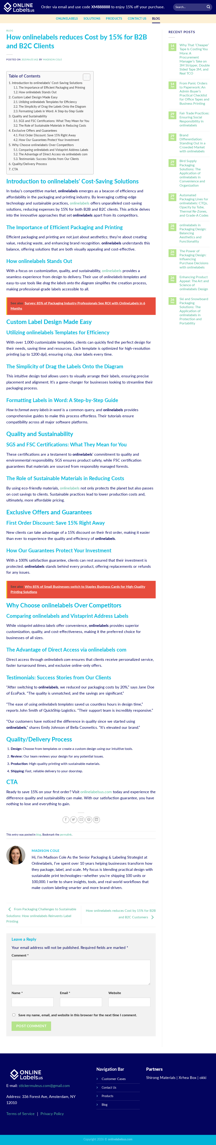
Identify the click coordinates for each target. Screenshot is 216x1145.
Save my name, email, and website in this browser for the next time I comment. (77, 1015)
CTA (15, 169)
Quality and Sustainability (29, 116)
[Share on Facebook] (65, 819)
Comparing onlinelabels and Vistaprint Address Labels (53, 150)
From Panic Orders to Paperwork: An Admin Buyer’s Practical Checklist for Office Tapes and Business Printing (194, 93)
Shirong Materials (161, 1078)
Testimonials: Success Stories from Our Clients (49, 159)
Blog (104, 1104)
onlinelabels (79, 203)
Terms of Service (21, 1114)
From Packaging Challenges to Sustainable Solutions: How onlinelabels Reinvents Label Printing (41, 915)
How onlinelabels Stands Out (38, 92)
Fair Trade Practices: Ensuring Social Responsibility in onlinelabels (194, 119)
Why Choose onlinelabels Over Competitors (43, 145)
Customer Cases (114, 1079)
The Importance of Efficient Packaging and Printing (52, 87)
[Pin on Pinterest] (88, 819)
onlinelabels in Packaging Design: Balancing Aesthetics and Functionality (193, 233)
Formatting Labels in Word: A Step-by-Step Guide (51, 111)
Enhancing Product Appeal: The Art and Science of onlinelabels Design (194, 283)
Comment (20, 955)
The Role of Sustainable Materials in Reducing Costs (52, 125)
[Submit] (208, 7)
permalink (66, 834)
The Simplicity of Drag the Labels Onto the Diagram (52, 106)
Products (114, 18)
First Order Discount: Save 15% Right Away (47, 135)
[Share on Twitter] (73, 819)
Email (65, 993)
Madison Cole (52, 59)
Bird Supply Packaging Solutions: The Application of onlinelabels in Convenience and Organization (192, 173)
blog (156, 18)
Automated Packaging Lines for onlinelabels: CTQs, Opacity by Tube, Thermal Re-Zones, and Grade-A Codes (194, 205)
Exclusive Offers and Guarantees (34, 130)
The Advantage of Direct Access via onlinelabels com (53, 154)
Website (114, 993)
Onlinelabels (67, 18)
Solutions (92, 18)
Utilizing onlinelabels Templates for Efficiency (48, 102)
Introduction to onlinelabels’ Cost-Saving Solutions (47, 83)
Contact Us (137, 18)
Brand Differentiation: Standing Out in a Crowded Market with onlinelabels (192, 143)
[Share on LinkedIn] (96, 819)
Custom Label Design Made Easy (35, 97)
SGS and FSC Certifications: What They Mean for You (54, 121)
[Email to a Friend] (81, 819)
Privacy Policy (52, 1114)
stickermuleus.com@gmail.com (44, 1086)
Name (17, 993)
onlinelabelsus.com (96, 792)
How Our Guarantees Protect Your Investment (49, 140)
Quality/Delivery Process (29, 164)
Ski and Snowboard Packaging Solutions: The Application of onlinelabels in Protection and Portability (194, 311)
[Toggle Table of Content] (84, 77)
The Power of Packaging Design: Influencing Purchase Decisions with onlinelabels (194, 259)
